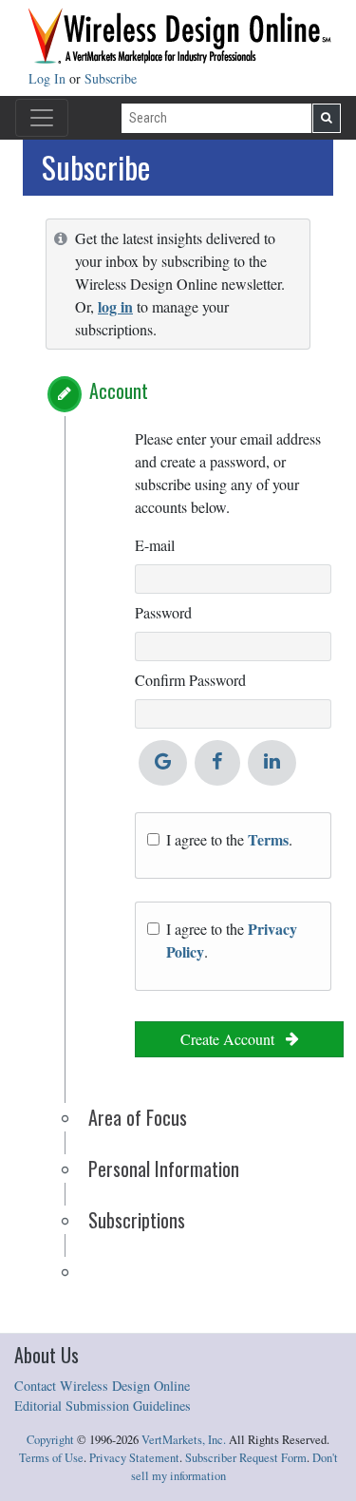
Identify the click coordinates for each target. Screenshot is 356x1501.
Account (118, 390)
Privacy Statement (134, 1458)
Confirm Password (190, 680)
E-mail (155, 545)
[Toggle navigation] (41, 118)
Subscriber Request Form (246, 1458)
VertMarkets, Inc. (183, 1440)
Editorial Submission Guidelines (102, 1405)
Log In (48, 78)
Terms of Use (51, 1458)
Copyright (50, 1440)
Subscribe (110, 78)
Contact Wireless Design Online (102, 1386)
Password (163, 612)
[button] (64, 394)
